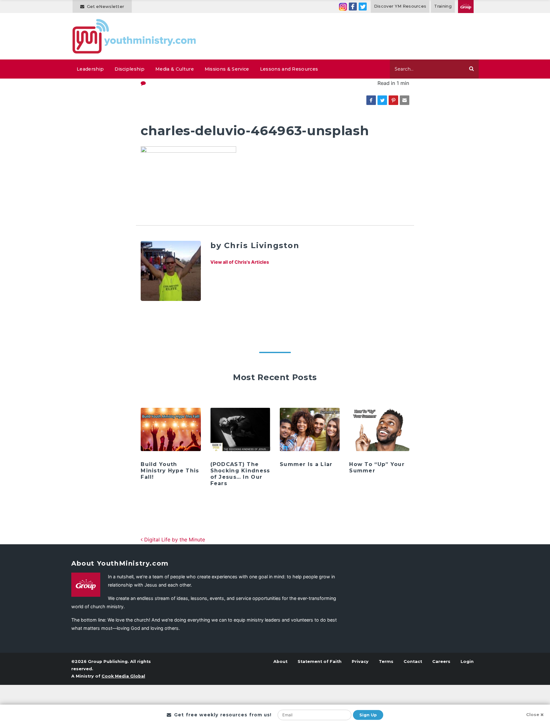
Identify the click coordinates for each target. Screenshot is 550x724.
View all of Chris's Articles (239, 262)
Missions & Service (227, 69)
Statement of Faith (320, 661)
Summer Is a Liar (306, 464)
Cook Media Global (123, 676)
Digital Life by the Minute (174, 539)
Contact (413, 661)
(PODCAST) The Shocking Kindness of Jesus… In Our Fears (240, 473)
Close (532, 714)
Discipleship (130, 69)
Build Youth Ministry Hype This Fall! (170, 470)
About (280, 661)
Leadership (90, 69)
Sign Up (368, 715)
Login (467, 661)
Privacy (360, 661)
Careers (441, 661)
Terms (386, 661)
